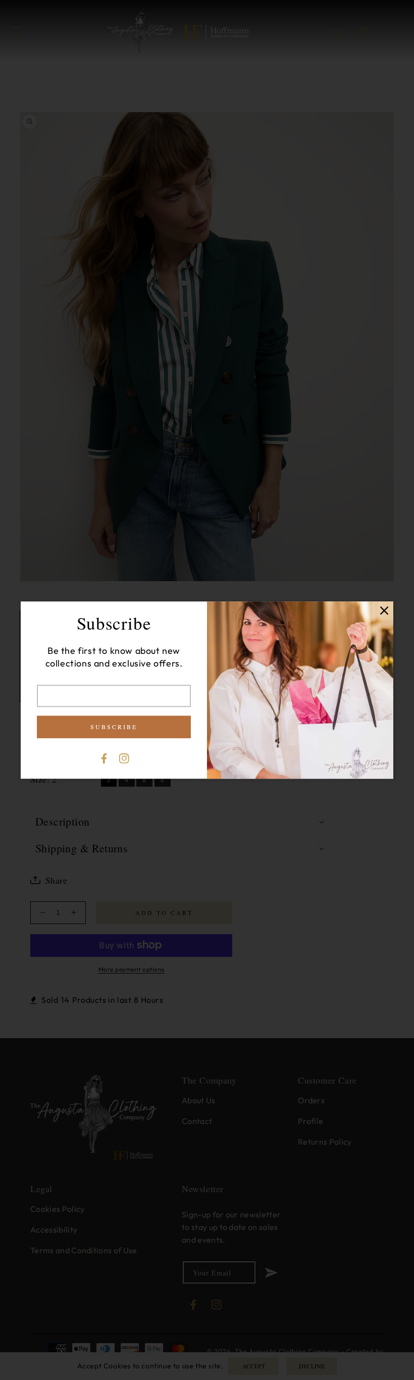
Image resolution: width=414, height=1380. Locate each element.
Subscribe (113, 727)
